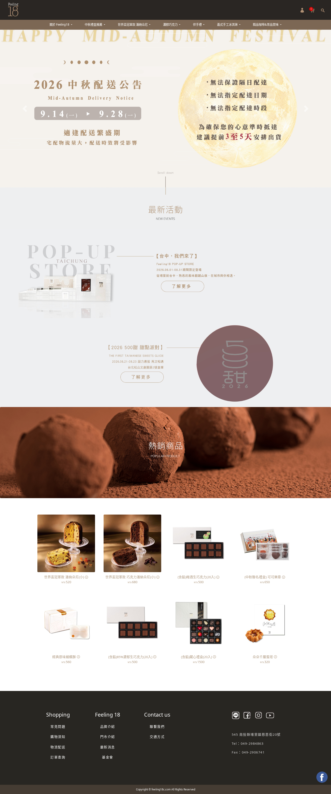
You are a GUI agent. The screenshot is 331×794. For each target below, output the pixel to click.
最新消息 (107, 747)
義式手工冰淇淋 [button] (227, 24)
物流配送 (57, 747)
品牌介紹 (107, 726)
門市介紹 (107, 736)
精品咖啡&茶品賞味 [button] (266, 24)
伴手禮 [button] (197, 24)
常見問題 (57, 726)
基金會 (107, 757)
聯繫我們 (157, 726)
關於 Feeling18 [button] (60, 24)
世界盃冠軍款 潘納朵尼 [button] (133, 24)
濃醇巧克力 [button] (170, 24)
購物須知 (57, 736)
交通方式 (157, 736)
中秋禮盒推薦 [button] (94, 24)
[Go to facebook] (322, 777)
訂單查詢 (57, 757)
